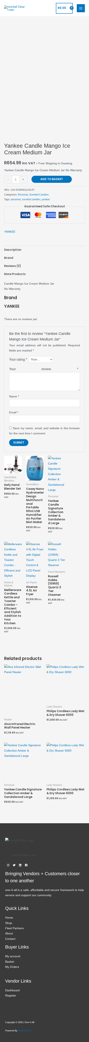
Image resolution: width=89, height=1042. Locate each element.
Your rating (18, 359)
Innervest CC (24, 1030)
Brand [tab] (8, 258)
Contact (10, 938)
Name (14, 396)
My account (12, 956)
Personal (23, 194)
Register (10, 995)
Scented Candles (39, 194)
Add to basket (51, 179)
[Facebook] (26, 865)
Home (9, 917)
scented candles (31, 199)
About (9, 933)
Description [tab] (12, 250)
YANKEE (9, 231)
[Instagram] (8, 865)
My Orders (12, 966)
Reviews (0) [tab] (12, 266)
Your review (43, 369)
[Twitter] (14, 865)
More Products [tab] (15, 274)
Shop (8, 923)
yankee (46, 199)
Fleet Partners (14, 928)
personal (16, 199)
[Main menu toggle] (81, 8)
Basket (9, 961)
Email (13, 412)
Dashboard (12, 990)
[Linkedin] (20, 865)
